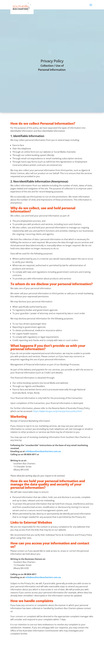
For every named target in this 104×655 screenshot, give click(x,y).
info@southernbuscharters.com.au (43, 451)
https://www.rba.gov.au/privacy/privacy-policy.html (57, 411)
